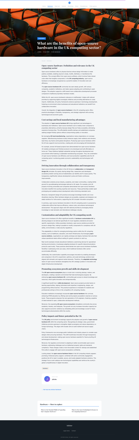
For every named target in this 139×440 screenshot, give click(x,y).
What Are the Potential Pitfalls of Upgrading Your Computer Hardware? (53, 410)
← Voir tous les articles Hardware (51, 389)
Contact (74, 430)
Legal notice (66, 430)
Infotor (69, 425)
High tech (57, 6)
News (76, 6)
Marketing (70, 6)
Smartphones (84, 6)
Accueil (43, 60)
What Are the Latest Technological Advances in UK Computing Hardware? (85, 410)
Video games (93, 6)
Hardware (50, 6)
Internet (64, 6)
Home (44, 6)
